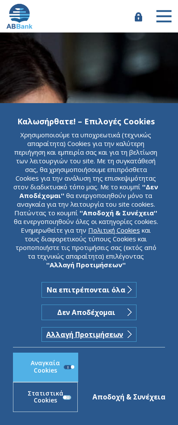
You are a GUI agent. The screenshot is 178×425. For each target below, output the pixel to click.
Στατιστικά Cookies (46, 397)
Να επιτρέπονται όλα (86, 290)
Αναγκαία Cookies (45, 366)
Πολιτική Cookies (114, 230)
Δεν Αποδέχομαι (86, 312)
